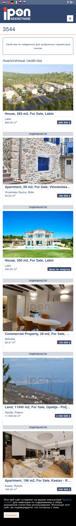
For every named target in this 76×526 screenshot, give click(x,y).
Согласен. (11, 515)
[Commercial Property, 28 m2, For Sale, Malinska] (38, 307)
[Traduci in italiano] (16, 2)
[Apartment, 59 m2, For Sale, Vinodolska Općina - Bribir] (38, 161)
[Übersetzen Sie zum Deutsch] (12, 2)
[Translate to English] (8, 2)
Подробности (38, 134)
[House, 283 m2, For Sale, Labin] (38, 87)
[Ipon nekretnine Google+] (71, 2)
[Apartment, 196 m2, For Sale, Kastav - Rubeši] (38, 454)
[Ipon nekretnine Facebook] (68, 2)
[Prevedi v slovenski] (24, 2)
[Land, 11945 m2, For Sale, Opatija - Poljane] (38, 381)
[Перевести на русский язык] (20, 2)
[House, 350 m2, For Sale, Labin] (38, 234)
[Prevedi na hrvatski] (4, 2)
